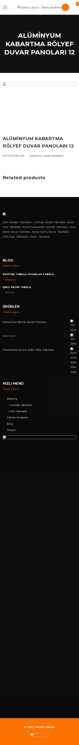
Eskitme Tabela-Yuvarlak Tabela (28, 274)
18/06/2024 (10, 280)
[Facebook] (4, 248)
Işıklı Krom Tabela (17, 287)
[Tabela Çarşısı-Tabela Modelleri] (39, 7)
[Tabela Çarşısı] (5, 214)
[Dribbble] (19, 248)
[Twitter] (12, 248)
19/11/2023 (10, 292)
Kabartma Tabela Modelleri (46, 155)
